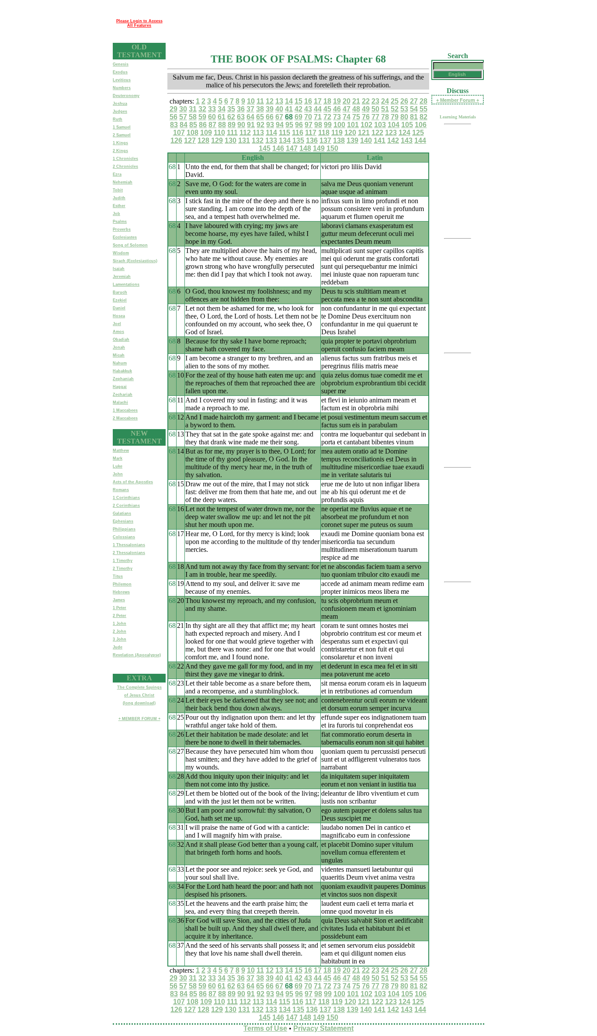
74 (347, 117)
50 (375, 109)
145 (265, 148)
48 (356, 109)
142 (393, 140)
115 (284, 132)
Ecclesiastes (125, 237)
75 (356, 117)
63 (241, 117)
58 (193, 117)
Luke (117, 466)
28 (423, 101)
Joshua (120, 103)
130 (230, 140)
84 (183, 124)
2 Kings (120, 151)
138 (339, 140)
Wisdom (121, 253)
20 (347, 101)
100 (339, 124)
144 (420, 140)
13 (279, 101)
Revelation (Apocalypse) (137, 655)
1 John (119, 623)
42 (298, 109)
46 (337, 109)
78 (385, 117)
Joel (117, 324)
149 (319, 148)
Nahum (120, 363)
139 (352, 140)
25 (395, 101)
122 (377, 132)
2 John (119, 631)
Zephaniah (123, 379)
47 (347, 109)
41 (289, 109)
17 (318, 101)
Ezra (117, 174)
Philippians (124, 529)
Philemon (122, 584)
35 (231, 109)
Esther (119, 206)
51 (385, 109)
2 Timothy (122, 568)
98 (318, 124)
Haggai (120, 387)
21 (356, 101)
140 (366, 140)
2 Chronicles (125, 166)
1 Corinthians (126, 497)
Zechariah (122, 394)
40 (279, 109)
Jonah (119, 347)
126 (176, 140)
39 (270, 109)
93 (270, 124)
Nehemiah (122, 182)
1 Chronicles (125, 158)
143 (407, 140)
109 (206, 132)
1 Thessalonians (129, 545)
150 (332, 148)
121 (364, 132)
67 (279, 117)
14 (289, 101)
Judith (119, 198)
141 (379, 140)
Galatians (122, 513)
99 (328, 124)
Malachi (120, 402)
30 (183, 109)
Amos (118, 331)
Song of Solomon (130, 245)
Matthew (121, 450)
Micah (119, 355)
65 (260, 117)
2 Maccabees (125, 418)
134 (285, 140)
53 (404, 109)
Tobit (118, 190)
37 (250, 109)
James (119, 600)
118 (324, 132)
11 (260, 101)
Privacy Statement (323, 1028)
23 (375, 101)
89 (232, 124)
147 (292, 148)
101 (353, 124)
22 (366, 101)
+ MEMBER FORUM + (139, 719)
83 (174, 124)
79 (395, 117)
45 (327, 109)
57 (183, 117)
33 (212, 109)
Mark (117, 458)
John (118, 474)
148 (305, 148)
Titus (118, 576)
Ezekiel (120, 300)
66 (270, 117)
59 (202, 117)
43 (308, 109)
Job (116, 213)
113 (258, 132)
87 (212, 124)
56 (173, 117)
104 (393, 124)
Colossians (124, 537)
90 (241, 124)
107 (179, 132)
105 (407, 124)
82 (423, 117)
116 (297, 132)
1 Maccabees (125, 410)
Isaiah (119, 269)
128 (203, 140)
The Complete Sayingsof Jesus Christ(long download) (139, 695)
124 (404, 132)
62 (231, 117)
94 (280, 124)
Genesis (120, 64)
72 (327, 117)
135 (298, 140)
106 (421, 124)
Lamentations (126, 284)
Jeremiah (122, 276)
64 (250, 117)
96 (299, 124)
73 (337, 117)
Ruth (117, 119)
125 (418, 132)
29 (173, 109)
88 (222, 124)
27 (414, 101)
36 (241, 109)
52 (395, 109)
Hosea (119, 316)
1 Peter (119, 608)
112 (245, 132)
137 (325, 140)
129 (217, 140)
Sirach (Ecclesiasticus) (135, 261)
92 (260, 124)
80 (404, 117)
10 (251, 101)
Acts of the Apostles (133, 482)
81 (414, 117)
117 (310, 132)
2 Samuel (122, 135)
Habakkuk (122, 371)
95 (289, 124)
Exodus (120, 72)
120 (350, 132)
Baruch (120, 292)
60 (212, 117)
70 (308, 117)
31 (193, 109)
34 (222, 109)
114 (271, 132)
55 (423, 109)
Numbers (122, 88)
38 (260, 109)
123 (391, 132)
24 (385, 101)
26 (404, 101)
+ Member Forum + (457, 100)
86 (203, 124)
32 (202, 109)
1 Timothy (122, 560)
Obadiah (121, 339)
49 (366, 109)
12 (270, 101)
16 (308, 101)
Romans (121, 490)
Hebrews (121, 592)
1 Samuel (122, 127)
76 (366, 117)
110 (219, 132)
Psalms (120, 221)
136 (312, 140)
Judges (120, 111)
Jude (117, 647)
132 (258, 140)
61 (222, 117)
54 (414, 109)
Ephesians (123, 521)
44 (318, 109)
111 (232, 132)
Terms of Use (265, 1028)
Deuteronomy (126, 96)
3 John (119, 639)
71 (318, 117)
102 (366, 124)
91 (251, 124)
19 (337, 101)
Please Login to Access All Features (139, 23)
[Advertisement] (325, 23)
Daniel (119, 308)
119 (337, 132)
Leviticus (122, 80)
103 (380, 124)
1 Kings (120, 143)
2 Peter (119, 615)
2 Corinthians (126, 505)
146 (278, 148)
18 (327, 101)
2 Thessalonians (129, 553)
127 (190, 140)
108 (192, 132)
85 (193, 124)
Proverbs (122, 229)
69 (298, 117)
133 (271, 140)
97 (308, 124)
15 (298, 101)
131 (244, 140)
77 (375, 117)
